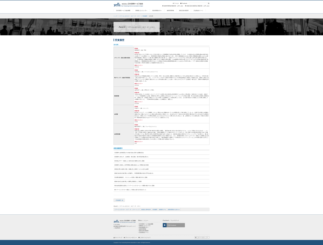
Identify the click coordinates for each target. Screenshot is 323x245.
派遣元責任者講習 (143, 230)
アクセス (176, 3)
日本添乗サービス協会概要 (146, 224)
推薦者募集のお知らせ (174, 209)
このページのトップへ (203, 237)
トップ (115, 16)
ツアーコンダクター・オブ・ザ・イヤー (129, 16)
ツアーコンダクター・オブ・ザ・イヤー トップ (127, 209)
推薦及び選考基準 (146, 209)
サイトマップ (118, 237)
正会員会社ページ (143, 232)
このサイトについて (145, 237)
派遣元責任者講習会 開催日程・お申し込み (198, 6)
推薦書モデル (162, 209)
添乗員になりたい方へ (145, 225)
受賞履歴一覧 (119, 200)
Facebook (184, 3)
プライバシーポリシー (131, 237)
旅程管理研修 (142, 229)
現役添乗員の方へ (143, 227)
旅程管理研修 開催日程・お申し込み (173, 6)
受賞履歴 (144, 16)
